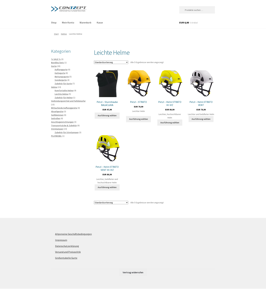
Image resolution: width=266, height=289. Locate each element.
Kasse (100, 22)
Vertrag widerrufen (133, 272)
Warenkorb (85, 22)
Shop (53, 22)
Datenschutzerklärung (67, 246)
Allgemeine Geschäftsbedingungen (73, 234)
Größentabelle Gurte (66, 257)
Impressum (61, 240)
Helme (64, 34)
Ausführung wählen (107, 115)
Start (56, 34)
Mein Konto (68, 22)
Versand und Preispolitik (68, 251)
